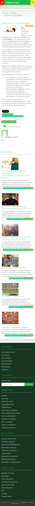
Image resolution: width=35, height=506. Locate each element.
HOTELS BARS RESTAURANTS (10, 413)
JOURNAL (13, 13)
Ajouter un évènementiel (10, 445)
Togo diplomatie (7, 479)
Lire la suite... (28, 188)
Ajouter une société (8, 439)
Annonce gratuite (8, 442)
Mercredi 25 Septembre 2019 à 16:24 (14, 188)
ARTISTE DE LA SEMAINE (9, 410)
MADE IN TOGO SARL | (13, 502)
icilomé (4, 494)
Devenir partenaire (8, 459)
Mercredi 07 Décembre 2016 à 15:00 (13, 116)
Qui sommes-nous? (8, 352)
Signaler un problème (9, 456)
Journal (4, 396)
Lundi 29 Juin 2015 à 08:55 (17, 278)
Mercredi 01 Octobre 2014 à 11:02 (15, 335)
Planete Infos (6, 496)
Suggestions (6, 453)
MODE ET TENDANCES (8, 425)
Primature (5, 476)
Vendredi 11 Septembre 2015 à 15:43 (14, 249)
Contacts (4, 370)
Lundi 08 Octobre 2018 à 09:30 (16, 219)
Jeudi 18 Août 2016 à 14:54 (17, 306)
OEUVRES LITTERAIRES (8, 419)
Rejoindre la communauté (11, 462)
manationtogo (7, 488)
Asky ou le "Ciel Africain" (16, 23)
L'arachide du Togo (9, 325)
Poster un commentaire (9, 122)
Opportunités (6, 364)
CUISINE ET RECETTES (8, 428)
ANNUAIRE (4, 399)
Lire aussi (6, 151)
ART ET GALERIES (6, 422)
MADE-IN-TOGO (12, 2)
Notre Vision (6, 358)
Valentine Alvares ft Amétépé (14, 268)
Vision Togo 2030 (7, 485)
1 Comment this (8, 114)
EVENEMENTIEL (6, 407)
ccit (2, 491)
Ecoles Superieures (8, 416)
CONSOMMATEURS (7, 404)
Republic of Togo (7, 473)
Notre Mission (6, 361)
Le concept (5, 355)
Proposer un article (9, 448)
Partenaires (5, 367)
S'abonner (29, 384)
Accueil (5, 13)
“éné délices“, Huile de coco (13, 296)
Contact (21, 504)
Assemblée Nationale (9, 482)
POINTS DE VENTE (7, 401)
